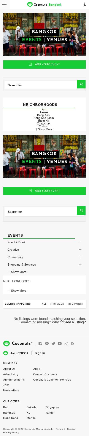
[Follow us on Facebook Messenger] (47, 343)
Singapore (52, 407)
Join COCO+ (19, 353)
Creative (13, 249)
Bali (5, 407)
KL (28, 412)
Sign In (40, 353)
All (44, 304)
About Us (9, 368)
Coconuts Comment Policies (52, 379)
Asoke (44, 112)
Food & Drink (16, 242)
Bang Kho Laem (44, 118)
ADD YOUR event (47, 64)
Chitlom (43, 126)
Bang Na (43, 120)
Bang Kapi (43, 115)
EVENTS (32, 40)
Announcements (14, 379)
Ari (43, 109)
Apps (36, 368)
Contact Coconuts (45, 374)
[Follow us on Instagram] (66, 343)
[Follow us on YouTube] (60, 343)
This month (75, 304)
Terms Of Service (66, 429)
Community (15, 257)
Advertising (10, 374)
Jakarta (32, 407)
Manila (31, 418)
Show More (45, 129)
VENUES (57, 40)
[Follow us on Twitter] (53, 343)
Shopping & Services (22, 264)
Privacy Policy (11, 432)
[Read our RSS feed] (73, 343)
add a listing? (75, 322)
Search (81, 84)
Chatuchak (43, 123)
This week (57, 304)
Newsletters (11, 390)
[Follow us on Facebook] (40, 343)
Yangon (50, 412)
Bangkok (9, 412)
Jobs (6, 385)
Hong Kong (10, 418)
